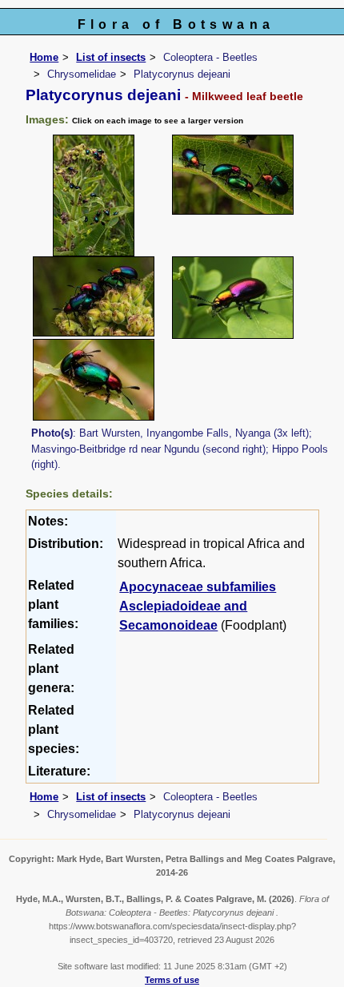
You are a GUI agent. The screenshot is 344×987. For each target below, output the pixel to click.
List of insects (111, 57)
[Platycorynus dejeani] (93, 194)
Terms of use (172, 980)
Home (44, 57)
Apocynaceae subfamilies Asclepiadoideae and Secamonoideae (197, 606)
